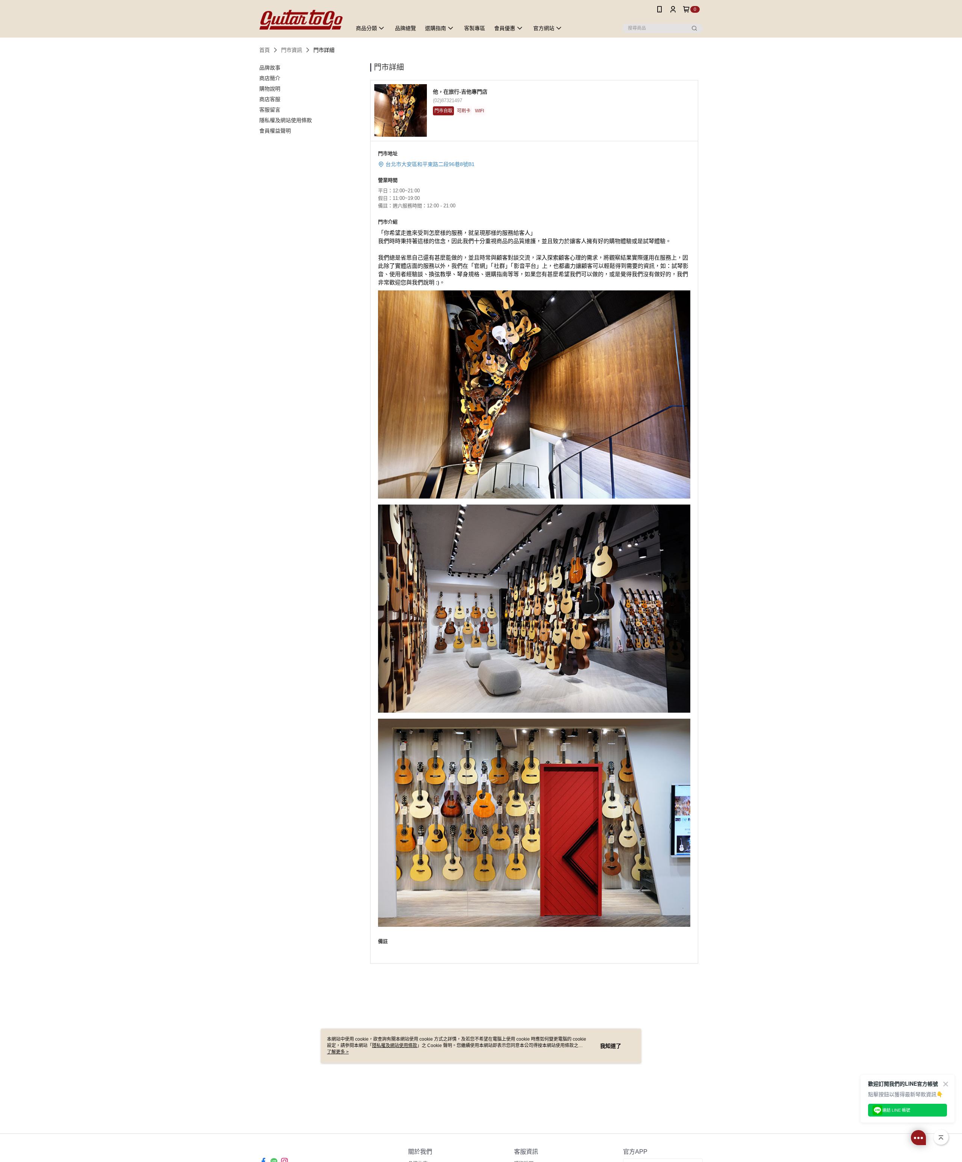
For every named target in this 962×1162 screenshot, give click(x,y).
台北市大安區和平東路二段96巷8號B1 (430, 164)
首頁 (264, 50)
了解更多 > (338, 1052)
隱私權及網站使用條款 (394, 1045)
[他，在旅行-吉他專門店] (301, 20)
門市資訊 (291, 50)
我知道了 (610, 1046)
